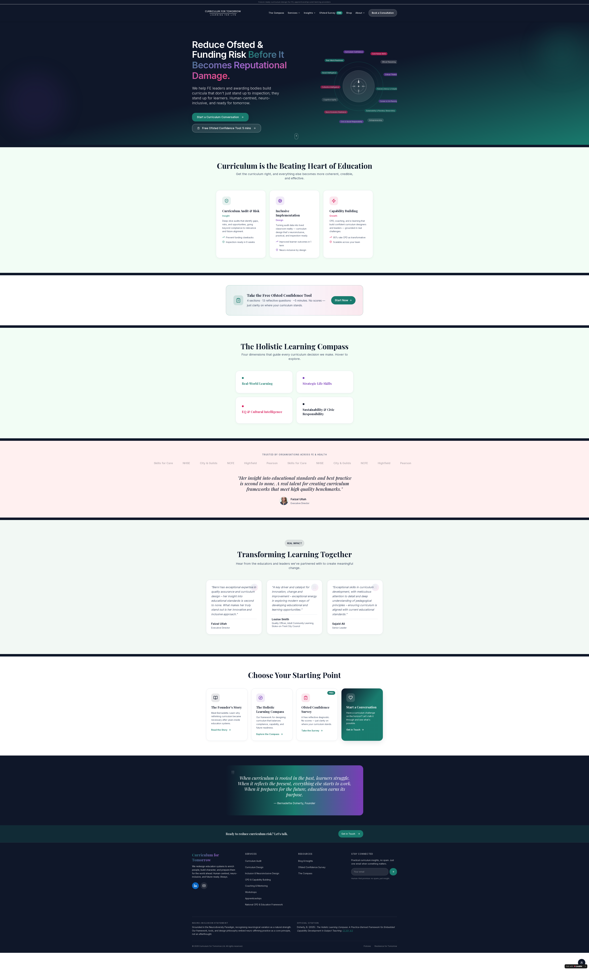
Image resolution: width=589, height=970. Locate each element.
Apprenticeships (253, 898)
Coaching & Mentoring (256, 885)
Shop (349, 13)
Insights (308, 13)
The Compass (276, 13)
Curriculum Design (254, 867)
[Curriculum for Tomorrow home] (223, 13)
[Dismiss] (585, 966)
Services (292, 13)
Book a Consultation (383, 13)
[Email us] (204, 885)
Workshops (251, 892)
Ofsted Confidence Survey (311, 867)
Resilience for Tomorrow (386, 946)
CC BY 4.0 (348, 930)
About (359, 13)
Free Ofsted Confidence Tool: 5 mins (226, 128)
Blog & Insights (305, 861)
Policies (367, 946)
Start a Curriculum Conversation (218, 117)
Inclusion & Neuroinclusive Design (262, 873)
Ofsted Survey (330, 13)
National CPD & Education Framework (264, 904)
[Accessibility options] (581, 962)
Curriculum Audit (253, 861)
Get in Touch (348, 833)
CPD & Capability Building (258, 879)
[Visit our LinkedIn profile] (195, 885)
